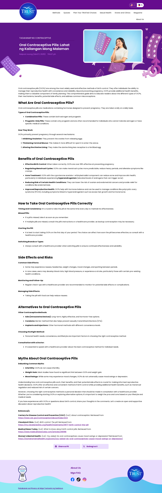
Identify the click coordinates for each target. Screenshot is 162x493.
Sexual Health (105, 13)
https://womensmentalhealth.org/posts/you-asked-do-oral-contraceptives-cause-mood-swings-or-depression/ (70, 438)
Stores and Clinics (122, 13)
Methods (56, 13)
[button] (66, 446)
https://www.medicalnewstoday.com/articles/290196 (42, 432)
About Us (140, 19)
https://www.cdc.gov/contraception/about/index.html (43, 418)
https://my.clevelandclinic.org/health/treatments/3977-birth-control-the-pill (53, 425)
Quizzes (66, 13)
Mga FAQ (76, 472)
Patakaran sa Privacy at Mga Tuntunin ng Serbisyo (40, 488)
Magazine (138, 13)
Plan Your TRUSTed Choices (85, 13)
